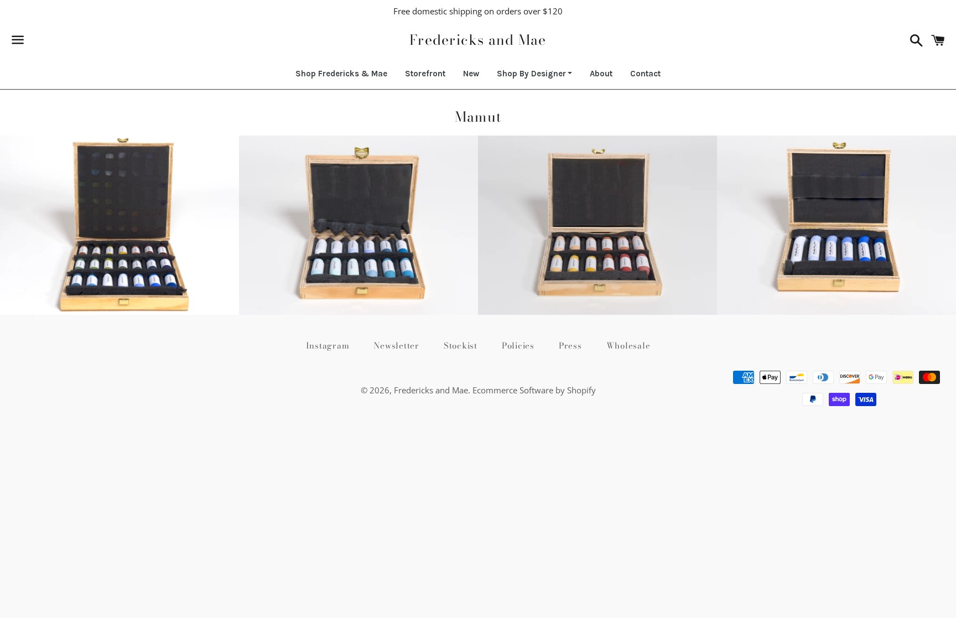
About (601, 74)
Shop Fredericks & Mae (341, 74)
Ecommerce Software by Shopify (534, 390)
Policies (518, 345)
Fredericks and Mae (478, 40)
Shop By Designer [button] (531, 74)
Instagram (328, 345)
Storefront (425, 74)
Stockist (460, 345)
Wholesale (628, 345)
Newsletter (396, 345)
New (471, 74)
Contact (645, 74)
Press (570, 345)
